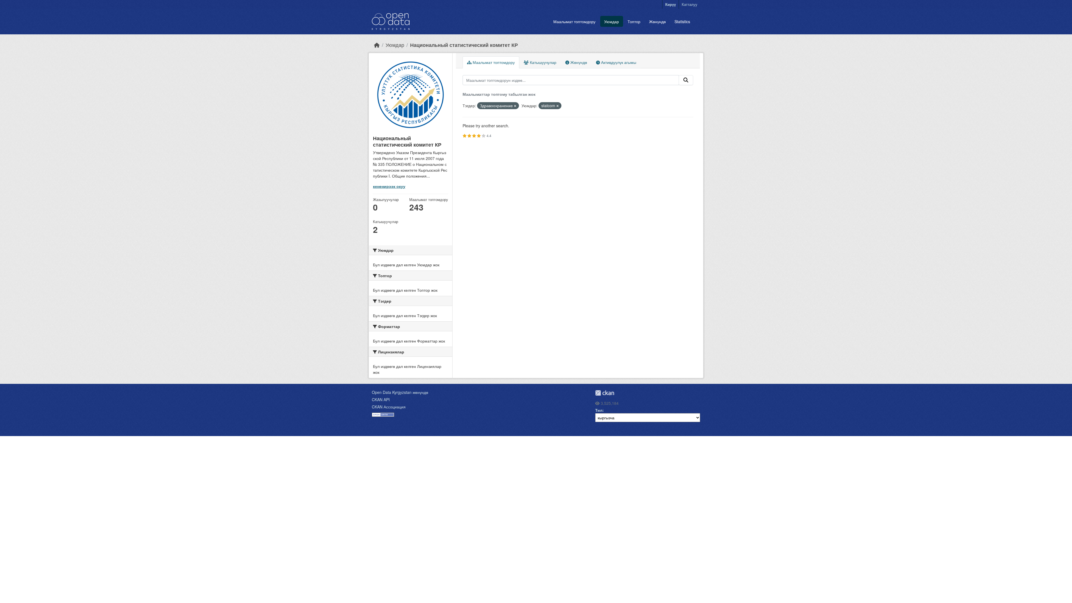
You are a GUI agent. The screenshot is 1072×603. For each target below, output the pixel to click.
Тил (598, 410)
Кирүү (670, 4)
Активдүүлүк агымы (618, 62)
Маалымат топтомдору (574, 21)
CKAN (604, 393)
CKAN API (381, 399)
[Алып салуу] (515, 106)
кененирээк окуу (389, 186)
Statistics (682, 21)
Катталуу (689, 4)
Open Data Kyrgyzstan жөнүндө (400, 392)
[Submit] (686, 80)
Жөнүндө (657, 21)
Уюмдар (611, 21)
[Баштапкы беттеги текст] (377, 44)
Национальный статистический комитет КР (464, 44)
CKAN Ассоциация (389, 407)
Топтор (634, 21)
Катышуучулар (542, 62)
